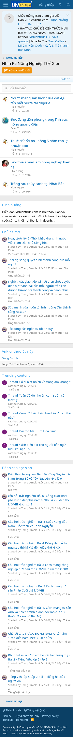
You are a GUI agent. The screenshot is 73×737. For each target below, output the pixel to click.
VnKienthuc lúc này (17, 351)
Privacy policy (50, 716)
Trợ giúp (8, 720)
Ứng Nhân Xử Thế (19, 275)
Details (47, 733)
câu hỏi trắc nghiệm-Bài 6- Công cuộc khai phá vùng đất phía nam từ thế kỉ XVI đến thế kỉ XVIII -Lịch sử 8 (39, 500)
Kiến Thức (35, 24)
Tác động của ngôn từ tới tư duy (30, 329)
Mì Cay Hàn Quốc (30, 45)
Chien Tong (17, 171)
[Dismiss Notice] (67, 15)
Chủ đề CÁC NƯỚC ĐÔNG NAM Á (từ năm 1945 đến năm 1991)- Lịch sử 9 (37, 635)
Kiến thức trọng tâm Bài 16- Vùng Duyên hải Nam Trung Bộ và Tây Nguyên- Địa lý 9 (39, 476)
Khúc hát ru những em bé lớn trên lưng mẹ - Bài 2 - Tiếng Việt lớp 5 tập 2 (39, 657)
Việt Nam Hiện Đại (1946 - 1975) (27, 254)
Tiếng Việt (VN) (36, 710)
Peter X (15, 128)
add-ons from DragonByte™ (49, 730)
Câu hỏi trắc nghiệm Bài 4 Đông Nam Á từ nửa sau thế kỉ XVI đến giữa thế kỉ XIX (37, 545)
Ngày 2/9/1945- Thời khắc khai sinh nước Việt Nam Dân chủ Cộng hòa (37, 240)
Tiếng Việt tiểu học (19, 670)
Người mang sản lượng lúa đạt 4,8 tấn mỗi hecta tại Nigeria (38, 100)
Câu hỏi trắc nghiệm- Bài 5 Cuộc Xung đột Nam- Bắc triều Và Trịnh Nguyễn (37, 523)
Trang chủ (22, 720)
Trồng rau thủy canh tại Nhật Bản (38, 183)
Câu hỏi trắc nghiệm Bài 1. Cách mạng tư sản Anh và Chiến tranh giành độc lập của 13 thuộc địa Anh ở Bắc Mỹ (39, 612)
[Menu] (5, 5)
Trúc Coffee (56, 41)
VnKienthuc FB (39, 37)
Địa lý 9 (12, 490)
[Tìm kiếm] (68, 4)
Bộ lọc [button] (64, 79)
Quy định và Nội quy (27, 716)
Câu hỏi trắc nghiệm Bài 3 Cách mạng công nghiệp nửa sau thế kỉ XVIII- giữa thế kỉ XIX (38, 567)
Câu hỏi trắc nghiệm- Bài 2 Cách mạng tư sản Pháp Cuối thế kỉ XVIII (36, 588)
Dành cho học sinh (17, 467)
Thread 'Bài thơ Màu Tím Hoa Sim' (32, 431)
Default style (13, 710)
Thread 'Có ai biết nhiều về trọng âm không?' (39, 382)
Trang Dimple (10, 358)
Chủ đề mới (11, 232)
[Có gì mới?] (60, 4)
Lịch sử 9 (13, 649)
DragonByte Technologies (29, 733)
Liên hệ (7, 716)
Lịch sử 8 (13, 515)
